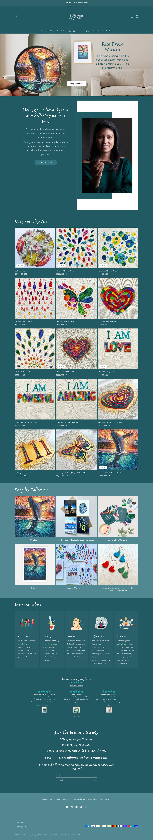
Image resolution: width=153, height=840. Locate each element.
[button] (17, 16)
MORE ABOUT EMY (45, 162)
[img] (76, 682)
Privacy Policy (92, 799)
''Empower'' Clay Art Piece (65, 271)
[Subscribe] (94, 780)
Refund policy (42, 834)
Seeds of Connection (75, 588)
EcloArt (21, 835)
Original (34, 540)
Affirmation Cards (116, 540)
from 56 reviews (76, 686)
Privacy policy (53, 834)
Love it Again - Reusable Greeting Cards (75, 540)
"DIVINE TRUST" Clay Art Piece (66, 372)
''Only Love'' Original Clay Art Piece (110, 422)
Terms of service (64, 834)
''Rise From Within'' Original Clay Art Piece (112, 473)
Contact (66, 799)
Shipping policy (76, 834)
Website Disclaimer (78, 799)
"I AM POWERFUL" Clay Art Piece (26, 422)
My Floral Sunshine (21, 271)
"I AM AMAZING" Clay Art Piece (67, 422)
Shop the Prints (76, 83)
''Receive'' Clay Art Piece (23, 321)
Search (45, 799)
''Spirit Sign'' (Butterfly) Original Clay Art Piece (72, 473)
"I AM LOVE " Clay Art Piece (107, 372)
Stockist (108, 799)
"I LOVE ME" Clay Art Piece (107, 321)
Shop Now (4, 35)
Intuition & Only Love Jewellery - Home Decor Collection (118, 589)
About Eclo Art (55, 799)
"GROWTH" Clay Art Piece (24, 372)
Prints (33, 588)
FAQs (100, 799)
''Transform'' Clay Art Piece (65, 321)
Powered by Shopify (30, 835)
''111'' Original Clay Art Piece (24, 473)
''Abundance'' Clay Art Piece (107, 271)
